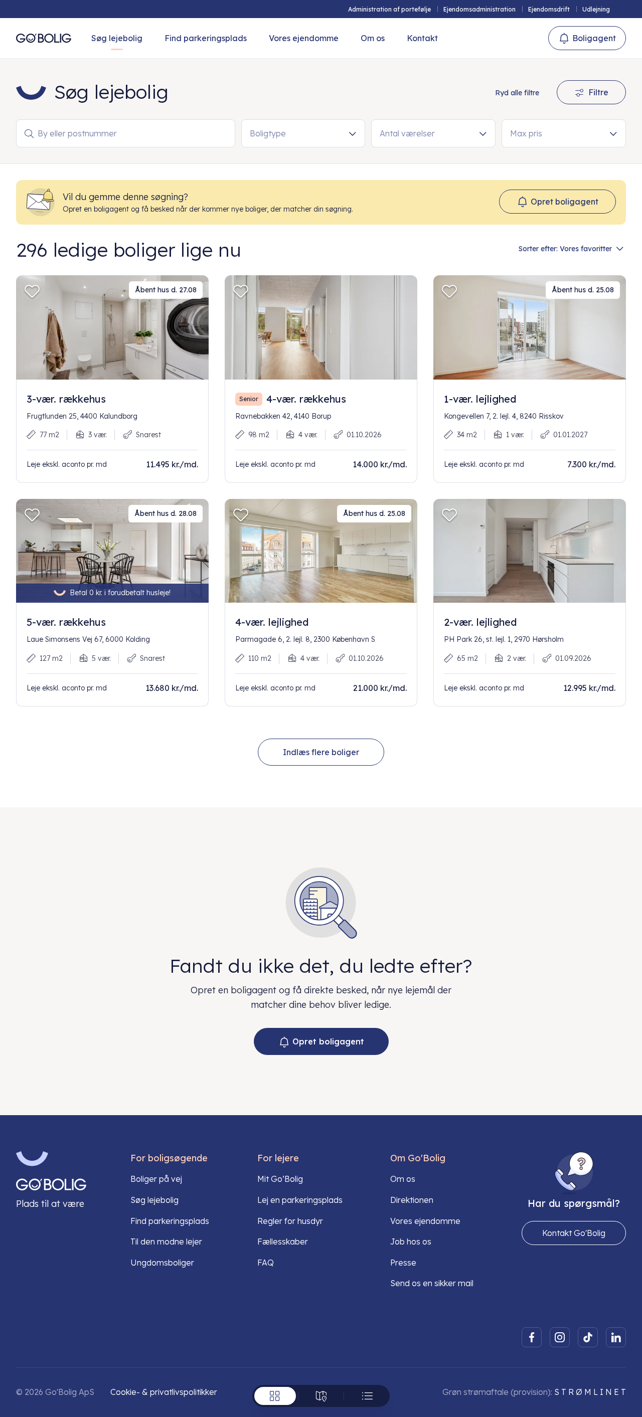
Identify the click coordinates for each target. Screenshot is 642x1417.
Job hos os (410, 1241)
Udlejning (596, 9)
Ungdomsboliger (162, 1263)
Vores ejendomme (304, 38)
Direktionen (411, 1200)
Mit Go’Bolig (280, 1179)
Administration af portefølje (389, 9)
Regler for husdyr (290, 1221)
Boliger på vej (156, 1179)
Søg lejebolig (116, 38)
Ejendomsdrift (549, 9)
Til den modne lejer (166, 1241)
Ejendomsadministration (479, 9)
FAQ (265, 1263)
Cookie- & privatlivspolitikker (163, 1392)
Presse (403, 1263)
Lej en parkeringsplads (300, 1200)
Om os (373, 38)
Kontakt (422, 38)
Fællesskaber (282, 1241)
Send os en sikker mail (431, 1283)
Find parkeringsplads (206, 38)
